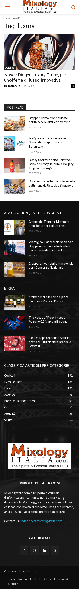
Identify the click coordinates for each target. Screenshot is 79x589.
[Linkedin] (45, 550)
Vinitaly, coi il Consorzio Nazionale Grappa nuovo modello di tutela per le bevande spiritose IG (51, 246)
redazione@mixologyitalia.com (41, 521)
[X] (55, 550)
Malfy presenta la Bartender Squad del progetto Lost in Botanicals (47, 142)
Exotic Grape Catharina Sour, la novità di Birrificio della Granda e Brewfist (50, 342)
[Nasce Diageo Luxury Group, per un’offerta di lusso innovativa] (39, 52)
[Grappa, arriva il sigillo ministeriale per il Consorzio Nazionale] (14, 269)
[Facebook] (24, 550)
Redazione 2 (12, 85)
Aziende (9, 67)
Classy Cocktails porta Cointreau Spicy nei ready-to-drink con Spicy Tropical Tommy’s (51, 164)
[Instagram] (34, 550)
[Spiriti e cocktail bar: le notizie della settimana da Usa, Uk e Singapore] (14, 186)
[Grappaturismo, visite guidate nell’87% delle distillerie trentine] (14, 123)
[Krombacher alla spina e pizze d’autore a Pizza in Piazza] (14, 302)
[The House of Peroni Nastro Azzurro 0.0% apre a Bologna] (14, 323)
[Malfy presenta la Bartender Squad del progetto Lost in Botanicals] (14, 143)
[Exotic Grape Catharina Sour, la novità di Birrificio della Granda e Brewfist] (14, 343)
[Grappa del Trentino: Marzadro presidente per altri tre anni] (14, 227)
